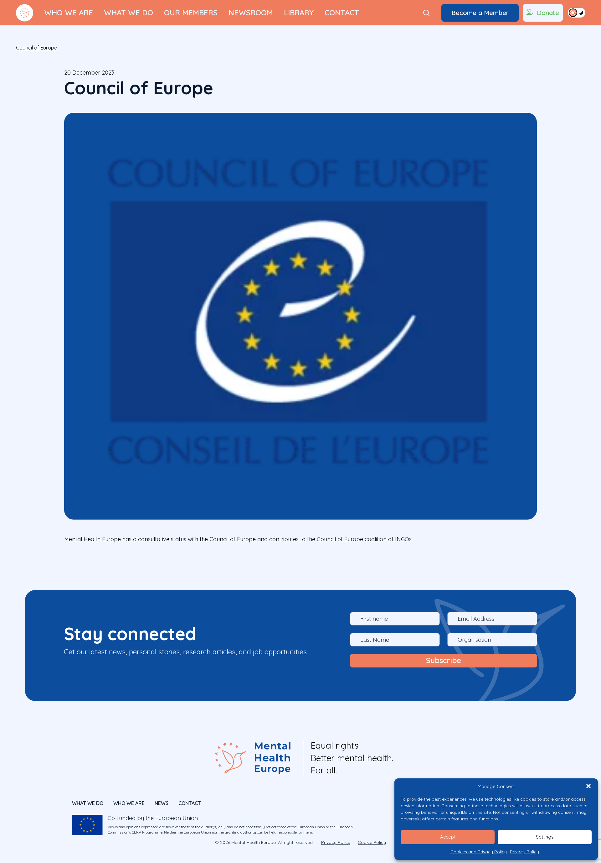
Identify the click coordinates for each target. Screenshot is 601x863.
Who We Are (68, 12)
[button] (588, 786)
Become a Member (480, 13)
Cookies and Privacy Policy (478, 852)
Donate (548, 13)
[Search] (426, 12)
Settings (545, 837)
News (161, 803)
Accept (447, 837)
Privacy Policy (524, 852)
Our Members (191, 12)
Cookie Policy (372, 842)
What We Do (128, 12)
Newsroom (251, 12)
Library (299, 12)
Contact (342, 12)
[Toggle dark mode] (576, 12)
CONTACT (189, 803)
